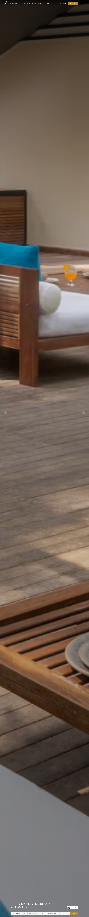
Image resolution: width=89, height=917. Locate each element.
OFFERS (34, 3)
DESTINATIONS (13, 3)
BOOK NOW (74, 913)
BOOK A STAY (73, 3)
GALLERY (74, 907)
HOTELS (21, 3)
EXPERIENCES (27, 3)
